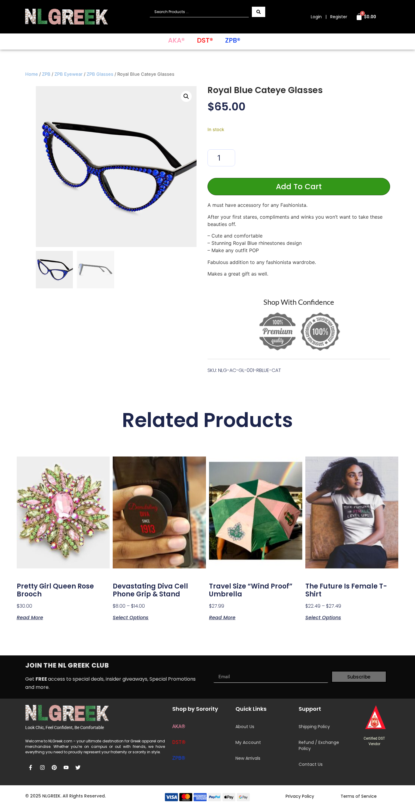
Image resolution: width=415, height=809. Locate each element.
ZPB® (232, 40)
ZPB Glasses (100, 74)
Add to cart (299, 186)
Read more (30, 617)
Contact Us (311, 764)
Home (31, 74)
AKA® (176, 40)
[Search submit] (258, 12)
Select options (131, 617)
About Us (244, 727)
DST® (205, 40)
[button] (186, 96)
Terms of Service (359, 796)
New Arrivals (247, 758)
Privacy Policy (300, 796)
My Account (248, 742)
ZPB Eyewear (68, 74)
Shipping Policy (314, 727)
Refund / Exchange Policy (319, 745)
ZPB (46, 74)
